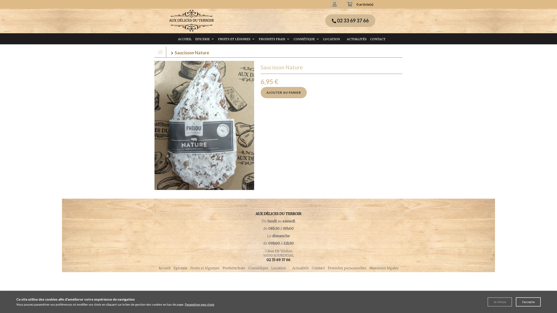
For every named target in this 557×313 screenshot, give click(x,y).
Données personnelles (347, 268)
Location (331, 39)
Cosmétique (304, 39)
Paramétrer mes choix (199, 304)
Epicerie (202, 39)
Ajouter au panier (284, 92)
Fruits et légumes (234, 39)
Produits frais (272, 39)
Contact (378, 39)
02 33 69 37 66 (278, 260)
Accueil (185, 39)
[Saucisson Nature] (204, 125)
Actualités (357, 39)
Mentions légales (384, 268)
